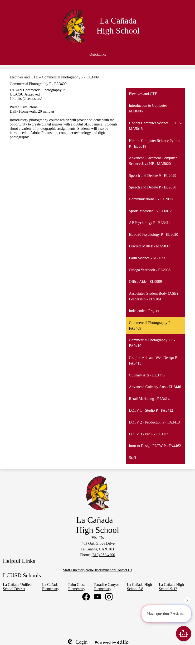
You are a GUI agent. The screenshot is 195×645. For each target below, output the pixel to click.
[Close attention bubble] (187, 600)
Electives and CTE (24, 77)
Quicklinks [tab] (97, 54)
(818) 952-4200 (103, 555)
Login (82, 642)
